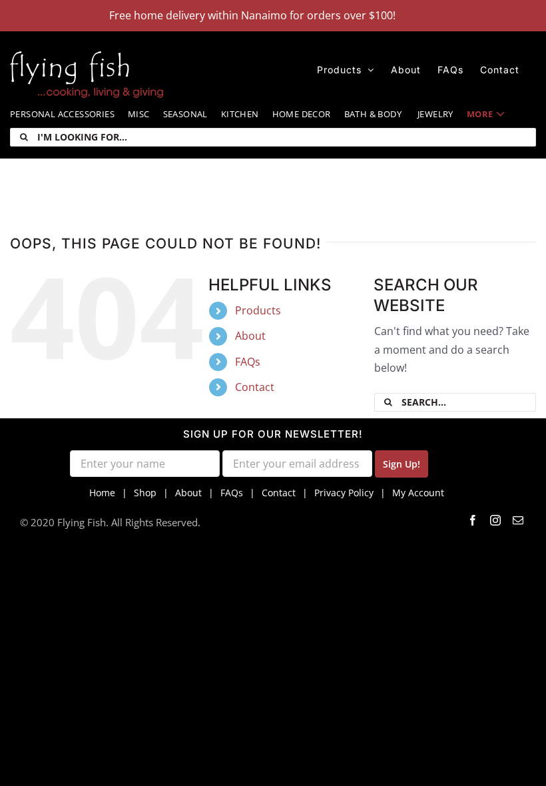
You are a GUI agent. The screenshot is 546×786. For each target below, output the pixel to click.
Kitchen (240, 114)
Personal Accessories (62, 114)
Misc (139, 114)
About (250, 335)
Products (258, 310)
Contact (254, 387)
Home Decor (301, 114)
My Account (418, 492)
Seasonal (185, 114)
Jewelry (435, 114)
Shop (145, 492)
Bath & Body (373, 114)
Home (102, 492)
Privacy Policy (344, 492)
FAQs (247, 361)
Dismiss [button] (417, 15)
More (480, 114)
